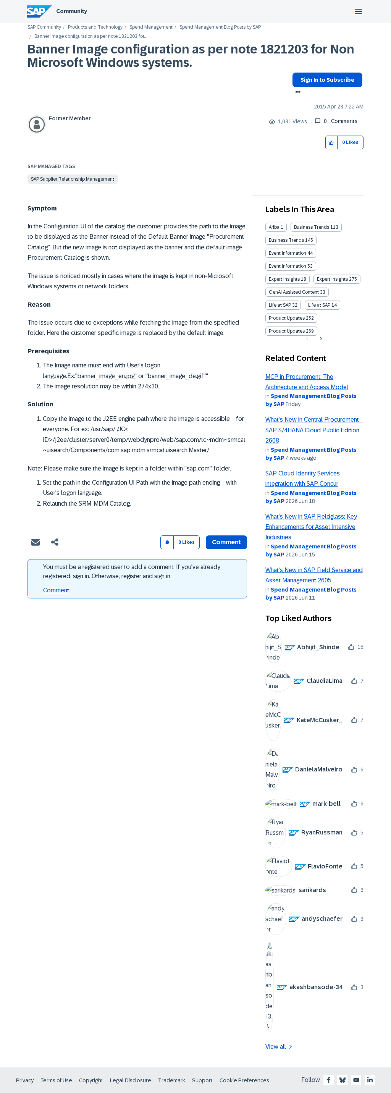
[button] (332, 142)
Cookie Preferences (244, 1080)
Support (202, 1080)
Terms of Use (56, 1080)
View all (275, 1046)
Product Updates (287, 318)
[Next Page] (320, 339)
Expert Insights (284, 279)
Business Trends (311, 227)
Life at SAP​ (319, 305)
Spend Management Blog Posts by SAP (220, 27)
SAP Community (44, 27)
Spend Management (151, 27)
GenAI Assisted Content (294, 292)
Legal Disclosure (130, 1080)
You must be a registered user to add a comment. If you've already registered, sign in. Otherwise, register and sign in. (131, 571)
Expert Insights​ (332, 279)
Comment (56, 590)
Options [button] (296, 93)
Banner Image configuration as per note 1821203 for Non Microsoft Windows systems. (190, 56)
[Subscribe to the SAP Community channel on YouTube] (356, 1080)
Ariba (274, 227)
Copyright (91, 1080)
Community (71, 11)
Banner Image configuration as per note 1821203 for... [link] (90, 36)
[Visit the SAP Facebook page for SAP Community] (329, 1080)
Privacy (25, 1080)
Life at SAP (280, 305)
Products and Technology (95, 27)
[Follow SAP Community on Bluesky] (342, 1080)
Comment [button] (226, 542)
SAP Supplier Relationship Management (72, 179)
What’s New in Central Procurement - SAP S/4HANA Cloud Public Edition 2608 (314, 430)
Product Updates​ (287, 331)
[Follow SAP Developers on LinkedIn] (370, 1080)
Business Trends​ (286, 240)
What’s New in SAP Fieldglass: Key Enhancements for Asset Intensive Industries (311, 527)
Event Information (287, 253)
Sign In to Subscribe (327, 80)
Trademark (171, 1080)
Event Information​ (287, 266)
